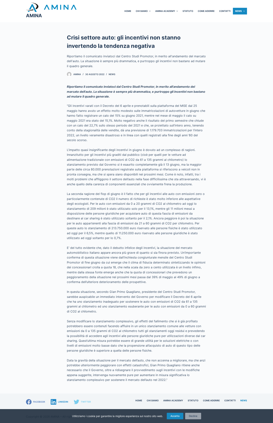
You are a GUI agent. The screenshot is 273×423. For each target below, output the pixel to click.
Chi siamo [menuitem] (142, 11)
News (112, 74)
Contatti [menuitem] (224, 11)
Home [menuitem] (127, 11)
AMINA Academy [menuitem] (165, 11)
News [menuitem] (238, 11)
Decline (193, 415)
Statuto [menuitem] (188, 11)
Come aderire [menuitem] (206, 11)
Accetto (175, 415)
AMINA (34, 15)
